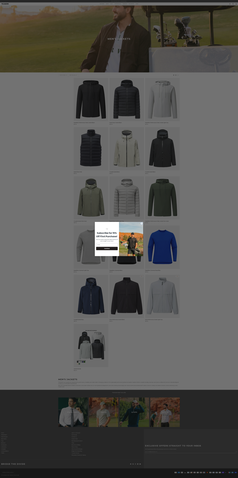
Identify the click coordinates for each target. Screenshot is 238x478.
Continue (107, 248)
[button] (106, 229)
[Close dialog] (142, 223)
